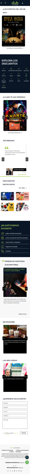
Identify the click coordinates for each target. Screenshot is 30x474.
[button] (3, 117)
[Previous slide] (3, 289)
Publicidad (18, 451)
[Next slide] (26, 289)
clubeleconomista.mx (15, 462)
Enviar (24, 433)
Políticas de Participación (22, 450)
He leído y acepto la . (11, 434)
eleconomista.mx (12, 467)
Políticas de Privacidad (7, 450)
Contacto (12, 451)
